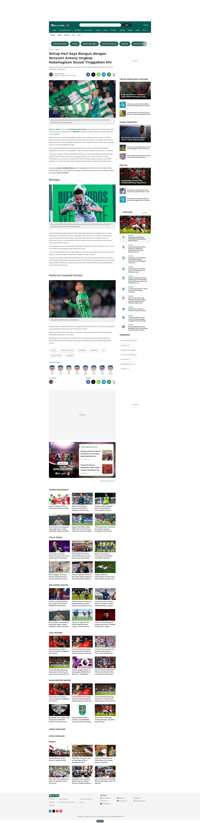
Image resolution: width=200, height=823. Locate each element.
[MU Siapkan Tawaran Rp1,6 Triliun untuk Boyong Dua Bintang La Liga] (135, 133)
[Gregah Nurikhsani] (51, 74)
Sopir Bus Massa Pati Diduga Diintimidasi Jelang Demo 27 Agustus (105, 781)
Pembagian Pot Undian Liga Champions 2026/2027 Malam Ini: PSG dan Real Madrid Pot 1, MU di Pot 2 (59, 719)
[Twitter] (53, 811)
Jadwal (59, 35)
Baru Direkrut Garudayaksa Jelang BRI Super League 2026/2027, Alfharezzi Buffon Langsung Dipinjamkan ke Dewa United (59, 529)
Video (138, 30)
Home (54, 30)
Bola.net (138, 798)
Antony (84, 129)
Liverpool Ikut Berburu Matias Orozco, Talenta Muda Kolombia (138, 290)
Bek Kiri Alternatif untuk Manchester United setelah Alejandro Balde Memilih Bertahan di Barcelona (137, 300)
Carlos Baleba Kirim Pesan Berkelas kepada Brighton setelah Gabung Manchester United (82, 651)
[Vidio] (57, 811)
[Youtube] (61, 811)
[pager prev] (50, 43)
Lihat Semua (144, 213)
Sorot (52, 742)
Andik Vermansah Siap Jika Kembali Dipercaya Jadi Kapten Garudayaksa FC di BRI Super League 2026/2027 (82, 603)
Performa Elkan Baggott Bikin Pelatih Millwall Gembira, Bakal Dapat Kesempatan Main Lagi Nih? (105, 508)
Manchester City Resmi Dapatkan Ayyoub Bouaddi (137, 309)
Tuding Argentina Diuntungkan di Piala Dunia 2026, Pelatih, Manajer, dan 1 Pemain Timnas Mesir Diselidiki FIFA (105, 576)
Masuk (145, 25)
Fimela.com (122, 801)
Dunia (106, 30)
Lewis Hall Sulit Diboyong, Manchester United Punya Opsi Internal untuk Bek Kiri (59, 672)
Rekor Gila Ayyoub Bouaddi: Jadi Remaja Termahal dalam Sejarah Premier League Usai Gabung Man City (137, 280)
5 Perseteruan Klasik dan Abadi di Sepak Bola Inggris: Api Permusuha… (139, 104)
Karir (82, 802)
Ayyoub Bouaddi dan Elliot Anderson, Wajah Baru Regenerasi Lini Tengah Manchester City (136, 249)
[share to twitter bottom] (93, 382)
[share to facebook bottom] (88, 382)
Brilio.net (105, 801)
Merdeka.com (106, 803)
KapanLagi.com (141, 801)
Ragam (130, 30)
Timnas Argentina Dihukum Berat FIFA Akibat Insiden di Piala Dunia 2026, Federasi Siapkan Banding (82, 576)
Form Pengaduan (86, 799)
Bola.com (122, 798)
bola (60, 25)
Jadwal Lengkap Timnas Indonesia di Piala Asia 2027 (59, 507)
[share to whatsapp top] (98, 74)
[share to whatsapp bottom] (98, 382)
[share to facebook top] (88, 74)
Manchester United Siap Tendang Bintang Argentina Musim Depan (105, 719)
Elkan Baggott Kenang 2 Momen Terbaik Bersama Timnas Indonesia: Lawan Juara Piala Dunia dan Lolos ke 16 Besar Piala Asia (59, 576)
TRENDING (125, 335)
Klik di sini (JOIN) (62, 173)
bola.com (91, 816)
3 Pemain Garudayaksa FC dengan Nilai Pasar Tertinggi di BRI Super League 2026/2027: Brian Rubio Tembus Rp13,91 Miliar (105, 624)
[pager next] (150, 43)
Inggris (97, 30)
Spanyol (113, 30)
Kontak (52, 799)
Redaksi (52, 802)
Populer (127, 212)
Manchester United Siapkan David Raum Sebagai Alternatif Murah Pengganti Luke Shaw (137, 260)
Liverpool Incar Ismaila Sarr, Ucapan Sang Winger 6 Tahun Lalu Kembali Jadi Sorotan (105, 651)
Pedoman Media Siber (67, 802)
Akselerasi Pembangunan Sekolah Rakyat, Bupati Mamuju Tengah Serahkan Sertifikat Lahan (81, 781)
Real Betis (76, 132)
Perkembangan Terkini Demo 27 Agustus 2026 (57, 759)
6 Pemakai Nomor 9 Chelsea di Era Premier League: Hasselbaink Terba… (139, 113)
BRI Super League (65, 30)
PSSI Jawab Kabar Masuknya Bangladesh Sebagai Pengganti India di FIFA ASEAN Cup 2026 (105, 529)
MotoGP (122, 30)
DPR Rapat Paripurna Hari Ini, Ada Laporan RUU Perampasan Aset (81, 760)
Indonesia (77, 30)
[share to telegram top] (104, 74)
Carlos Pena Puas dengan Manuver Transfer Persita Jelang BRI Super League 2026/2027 (104, 603)
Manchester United (75, 129)
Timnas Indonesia (59, 490)
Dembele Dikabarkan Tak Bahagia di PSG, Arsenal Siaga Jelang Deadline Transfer (138, 328)
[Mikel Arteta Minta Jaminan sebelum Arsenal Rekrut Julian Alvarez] (123, 156)
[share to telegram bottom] (104, 382)
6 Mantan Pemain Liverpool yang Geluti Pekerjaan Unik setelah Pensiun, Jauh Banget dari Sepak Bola (134, 96)
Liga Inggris (55, 633)
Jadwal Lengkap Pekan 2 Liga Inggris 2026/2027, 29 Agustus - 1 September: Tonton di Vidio (81, 672)
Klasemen (67, 35)
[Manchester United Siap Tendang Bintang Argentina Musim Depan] (135, 176)
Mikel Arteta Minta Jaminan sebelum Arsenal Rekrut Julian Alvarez (139, 156)
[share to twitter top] (93, 74)
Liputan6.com (106, 798)
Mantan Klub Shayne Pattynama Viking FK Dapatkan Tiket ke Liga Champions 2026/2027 (80, 508)
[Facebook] (50, 811)
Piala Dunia (88, 30)
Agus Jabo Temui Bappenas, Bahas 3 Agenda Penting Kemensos (59, 781)
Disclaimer (63, 799)
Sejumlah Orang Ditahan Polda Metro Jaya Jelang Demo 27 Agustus (103, 760)
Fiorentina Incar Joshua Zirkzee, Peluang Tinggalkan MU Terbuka (59, 651)
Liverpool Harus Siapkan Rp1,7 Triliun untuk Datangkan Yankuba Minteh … (139, 147)
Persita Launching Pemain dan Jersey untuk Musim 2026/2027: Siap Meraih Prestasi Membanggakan (58, 603)
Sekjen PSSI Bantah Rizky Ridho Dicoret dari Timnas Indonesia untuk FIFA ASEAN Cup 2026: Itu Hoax (82, 529)
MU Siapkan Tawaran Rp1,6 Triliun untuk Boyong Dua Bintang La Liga (133, 139)
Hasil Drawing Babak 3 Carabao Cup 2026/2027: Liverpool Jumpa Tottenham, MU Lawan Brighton (82, 719)
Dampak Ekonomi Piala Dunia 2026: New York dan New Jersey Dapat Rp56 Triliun (81, 556)
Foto (144, 30)
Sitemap (52, 805)
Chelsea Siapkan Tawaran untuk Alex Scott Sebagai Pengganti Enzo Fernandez (137, 319)
